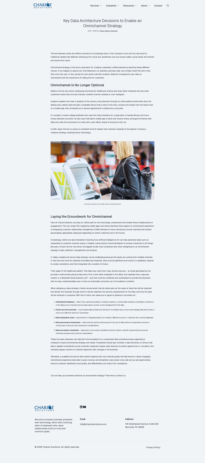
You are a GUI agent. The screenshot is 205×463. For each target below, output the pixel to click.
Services (94, 5)
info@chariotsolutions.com (93, 424)
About (144, 5)
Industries (111, 5)
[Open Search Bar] (167, 6)
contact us (120, 375)
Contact (158, 5)
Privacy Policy (153, 447)
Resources (128, 5)
